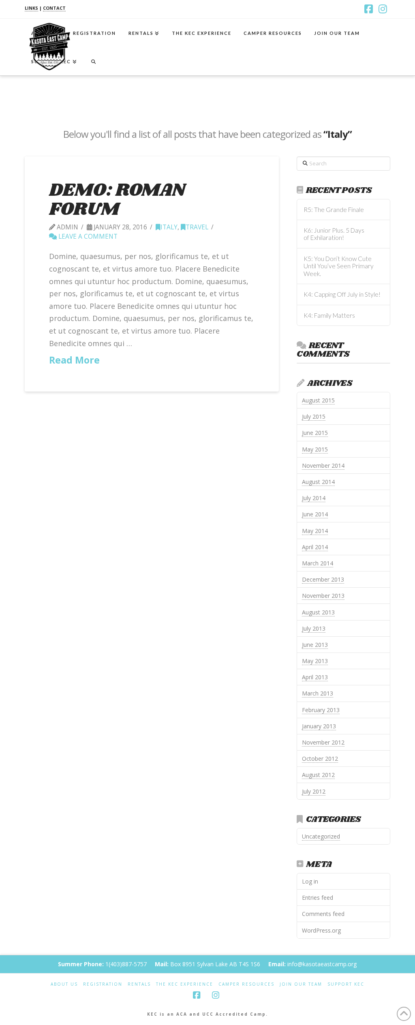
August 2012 (318, 775)
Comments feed (323, 914)
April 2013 (315, 677)
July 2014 (313, 498)
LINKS (31, 8)
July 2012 (313, 791)
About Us (64, 984)
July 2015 (313, 416)
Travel (197, 227)
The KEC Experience (184, 984)
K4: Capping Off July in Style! (342, 294)
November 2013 (323, 595)
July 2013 (313, 628)
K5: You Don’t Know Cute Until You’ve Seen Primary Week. (339, 266)
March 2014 (317, 563)
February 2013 (321, 710)
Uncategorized (321, 836)
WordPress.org (321, 930)
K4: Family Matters (329, 315)
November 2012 (323, 742)
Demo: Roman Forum (117, 200)
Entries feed (317, 897)
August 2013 (318, 612)
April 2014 (315, 547)
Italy (169, 227)
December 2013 (323, 579)
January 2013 (319, 726)
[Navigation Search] (93, 61)
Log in (310, 881)
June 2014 (315, 514)
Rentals (139, 984)
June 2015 (315, 433)
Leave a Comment (87, 236)
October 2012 (320, 758)
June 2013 (315, 644)
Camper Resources (246, 984)
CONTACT (54, 8)
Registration (102, 984)
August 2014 (318, 482)
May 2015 (315, 449)
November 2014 (323, 465)
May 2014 (315, 531)
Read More (74, 359)
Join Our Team (301, 984)
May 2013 (315, 661)
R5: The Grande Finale (334, 209)
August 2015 (318, 400)
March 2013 (317, 693)
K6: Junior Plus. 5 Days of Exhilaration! (334, 234)
